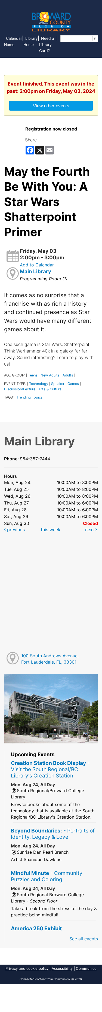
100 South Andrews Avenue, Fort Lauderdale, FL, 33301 (50, 659)
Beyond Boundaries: (53, 833)
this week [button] (50, 529)
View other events (51, 105)
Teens (33, 375)
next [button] (90, 529)
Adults (68, 375)
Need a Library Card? (46, 44)
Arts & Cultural (50, 389)
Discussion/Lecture (19, 389)
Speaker (57, 384)
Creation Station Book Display (50, 769)
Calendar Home (13, 41)
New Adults (50, 375)
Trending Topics (30, 397)
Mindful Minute (46, 876)
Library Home (30, 41)
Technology (38, 384)
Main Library (35, 271)
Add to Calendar (37, 265)
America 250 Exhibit (36, 928)
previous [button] (15, 529)
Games (73, 384)
